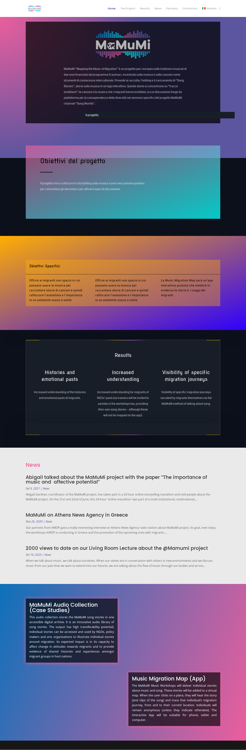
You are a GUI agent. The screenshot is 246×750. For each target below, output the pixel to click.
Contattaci (190, 8)
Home (112, 8)
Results (145, 8)
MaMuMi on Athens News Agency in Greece (77, 515)
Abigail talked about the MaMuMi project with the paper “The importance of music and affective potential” (116, 479)
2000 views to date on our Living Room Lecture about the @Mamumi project (117, 548)
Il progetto (92, 115)
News (158, 8)
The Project (127, 8)
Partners (172, 8)
